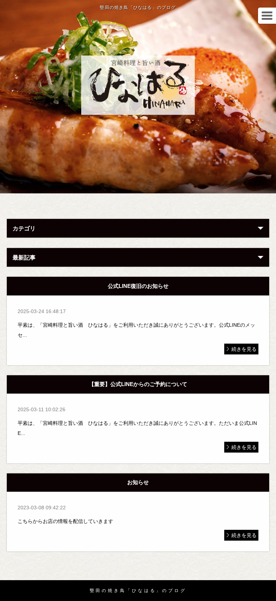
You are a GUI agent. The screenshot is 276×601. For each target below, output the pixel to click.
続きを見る (244, 349)
